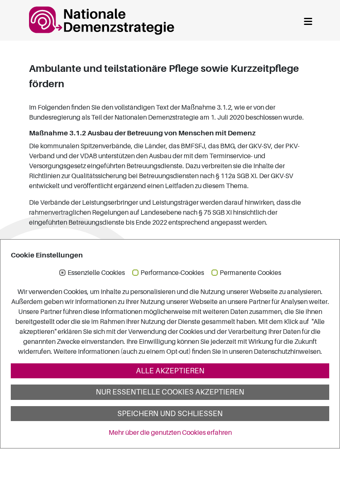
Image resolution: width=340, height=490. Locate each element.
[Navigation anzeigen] (308, 20)
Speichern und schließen (170, 413)
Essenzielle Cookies (96, 273)
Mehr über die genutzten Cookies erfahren (170, 432)
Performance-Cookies (172, 273)
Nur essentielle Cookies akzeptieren (170, 392)
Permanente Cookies (250, 273)
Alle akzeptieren (170, 371)
